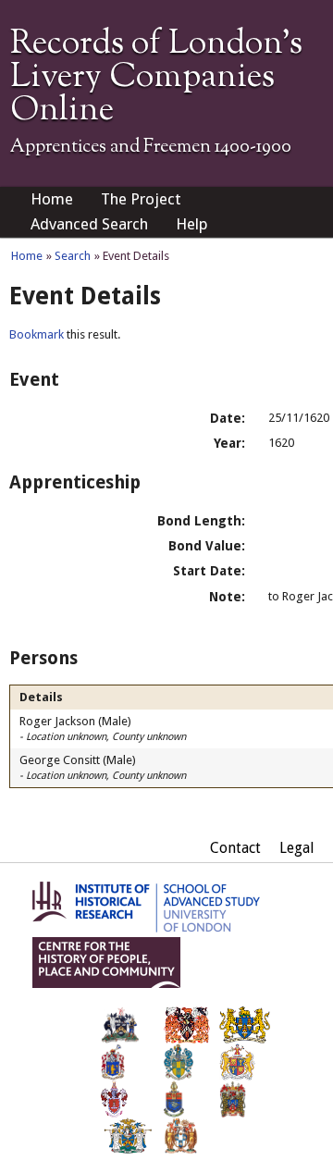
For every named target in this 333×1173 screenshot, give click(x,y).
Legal (296, 848)
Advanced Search (89, 224)
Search (73, 256)
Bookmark (36, 334)
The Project (141, 199)
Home (52, 199)
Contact (235, 848)
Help (192, 224)
